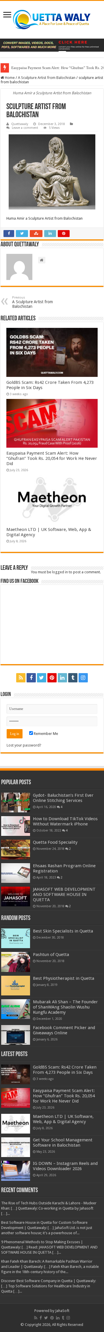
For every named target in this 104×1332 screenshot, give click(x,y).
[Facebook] (31, 677)
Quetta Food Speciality (55, 842)
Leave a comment (25, 128)
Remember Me (45, 733)
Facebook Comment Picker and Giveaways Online (64, 1030)
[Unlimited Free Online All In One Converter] (52, 45)
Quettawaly (19, 124)
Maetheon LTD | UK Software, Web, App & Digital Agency (63, 1119)
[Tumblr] (72, 677)
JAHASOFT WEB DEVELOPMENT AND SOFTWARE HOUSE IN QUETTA (64, 894)
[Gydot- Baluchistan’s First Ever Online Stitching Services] (15, 802)
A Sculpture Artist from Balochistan (46, 77)
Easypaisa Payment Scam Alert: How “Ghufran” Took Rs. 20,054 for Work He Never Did (51, 458)
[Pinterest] (52, 677)
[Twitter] (41, 677)
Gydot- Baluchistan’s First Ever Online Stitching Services (63, 798)
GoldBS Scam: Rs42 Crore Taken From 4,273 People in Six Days (64, 1069)
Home (9, 77)
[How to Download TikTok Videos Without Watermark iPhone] (15, 826)
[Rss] (20, 677)
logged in (60, 572)
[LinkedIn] (62, 677)
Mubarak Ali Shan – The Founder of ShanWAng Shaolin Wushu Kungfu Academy (65, 1007)
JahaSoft (62, 1310)
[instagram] (83, 677)
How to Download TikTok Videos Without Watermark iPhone (65, 821)
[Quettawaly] (52, 20)
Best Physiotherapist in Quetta (63, 978)
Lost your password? (24, 745)
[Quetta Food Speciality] (15, 849)
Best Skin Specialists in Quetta (63, 931)
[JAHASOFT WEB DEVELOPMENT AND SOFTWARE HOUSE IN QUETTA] (15, 896)
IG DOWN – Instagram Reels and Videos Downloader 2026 (65, 1166)
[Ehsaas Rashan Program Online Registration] (15, 873)
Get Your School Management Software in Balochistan (62, 1142)
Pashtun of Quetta (51, 954)
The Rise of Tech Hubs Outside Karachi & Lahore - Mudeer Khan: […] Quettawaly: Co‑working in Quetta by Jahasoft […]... (48, 1208)
